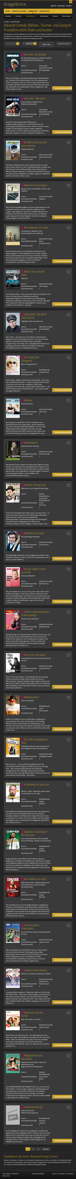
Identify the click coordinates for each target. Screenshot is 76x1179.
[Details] (13, 62)
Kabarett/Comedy (45, 68)
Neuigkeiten (44, 11)
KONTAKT (8, 1173)
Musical (42, 1072)
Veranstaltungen (19, 11)
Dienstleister (66, 16)
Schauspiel (43, 66)
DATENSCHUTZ (6, 1176)
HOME (3, 1173)
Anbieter (8, 16)
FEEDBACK (41, 1173)
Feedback (69, 6)
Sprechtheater (15, 22)
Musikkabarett (44, 370)
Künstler (18, 16)
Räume (55, 16)
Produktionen (30, 16)
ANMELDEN (35, 1173)
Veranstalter (44, 16)
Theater (6, 22)
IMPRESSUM (15, 1173)
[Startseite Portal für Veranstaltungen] (15, 4)
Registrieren (61, 6)
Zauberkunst (44, 981)
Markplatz (32, 11)
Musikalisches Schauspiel (44, 497)
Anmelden (53, 6)
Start (7, 11)
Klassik (41, 494)
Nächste (46, 1149)
